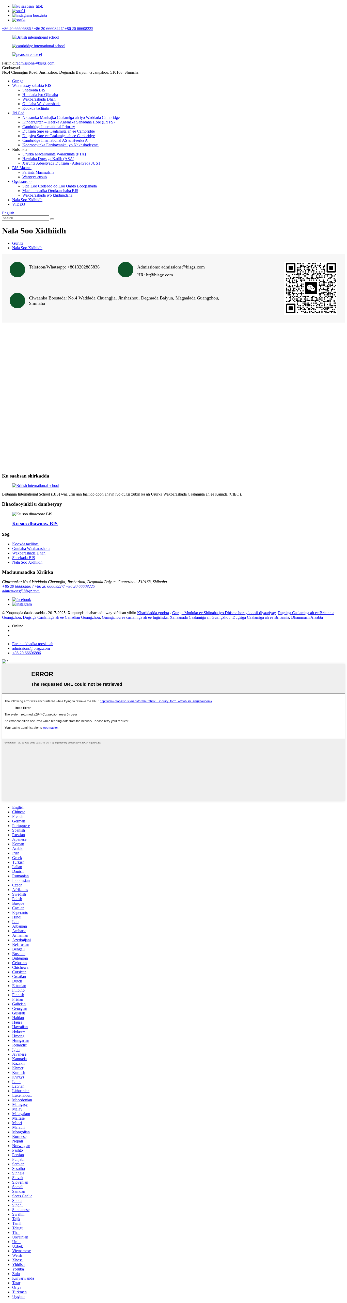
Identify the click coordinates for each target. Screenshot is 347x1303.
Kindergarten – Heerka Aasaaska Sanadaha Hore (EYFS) (68, 122)
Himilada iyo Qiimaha (40, 94)
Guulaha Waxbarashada (41, 104)
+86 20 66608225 (80, 586)
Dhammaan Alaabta (307, 617)
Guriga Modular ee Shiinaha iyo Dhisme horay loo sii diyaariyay (224, 613)
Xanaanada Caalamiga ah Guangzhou (200, 617)
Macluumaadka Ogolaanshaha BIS (50, 190)
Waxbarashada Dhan (39, 99)
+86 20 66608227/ (49, 586)
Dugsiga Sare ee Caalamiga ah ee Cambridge (58, 131)
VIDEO (18, 204)
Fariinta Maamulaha (38, 172)
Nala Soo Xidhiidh (27, 200)
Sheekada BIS (33, 90)
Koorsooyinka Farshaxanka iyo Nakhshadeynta (60, 145)
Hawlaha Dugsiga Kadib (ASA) (48, 158)
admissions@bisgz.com (35, 63)
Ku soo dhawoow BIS (35, 523)
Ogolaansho (21, 181)
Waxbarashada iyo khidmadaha (47, 195)
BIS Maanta (21, 168)
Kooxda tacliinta (35, 108)
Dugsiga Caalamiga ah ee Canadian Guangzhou (61, 617)
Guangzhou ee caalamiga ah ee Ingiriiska (135, 617)
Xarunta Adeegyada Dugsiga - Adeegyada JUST (61, 163)
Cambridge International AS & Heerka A (55, 140)
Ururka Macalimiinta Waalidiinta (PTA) (54, 154)
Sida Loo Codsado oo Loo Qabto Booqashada (59, 186)
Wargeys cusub (34, 177)
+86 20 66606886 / (17, 586)
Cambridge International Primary (48, 126)
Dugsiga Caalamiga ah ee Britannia (260, 617)
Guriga (17, 81)
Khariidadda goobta (153, 613)
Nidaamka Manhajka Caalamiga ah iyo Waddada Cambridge (71, 117)
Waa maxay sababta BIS (31, 85)
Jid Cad (18, 113)
